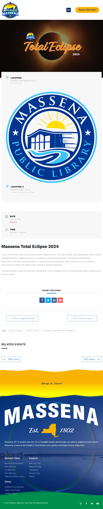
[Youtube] (97, 503)
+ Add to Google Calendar (22, 318)
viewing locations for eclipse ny (59, 331)
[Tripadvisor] (92, 503)
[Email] (60, 300)
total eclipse (15, 331)
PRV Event (13, 359)
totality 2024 (32, 331)
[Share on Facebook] (42, 300)
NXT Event (89, 359)
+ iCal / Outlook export (82, 318)
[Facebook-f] (86, 503)
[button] (68, 10)
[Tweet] (48, 300)
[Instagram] (80, 503)
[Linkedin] (54, 300)
